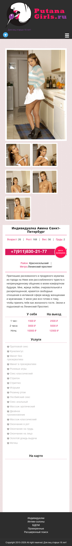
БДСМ (36, 525)
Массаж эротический (22, 407)
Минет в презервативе (23, 364)
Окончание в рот (19, 424)
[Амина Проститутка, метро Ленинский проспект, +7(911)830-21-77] (36, 95)
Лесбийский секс (20, 397)
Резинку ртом (18, 392)
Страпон (15, 378)
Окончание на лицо (21, 434)
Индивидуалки (36, 518)
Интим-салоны (36, 522)
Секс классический (21, 374)
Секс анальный (19, 402)
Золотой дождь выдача (23, 438)
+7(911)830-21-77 (29, 252)
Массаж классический (23, 420)
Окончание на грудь (21, 429)
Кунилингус (16, 351)
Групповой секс (19, 347)
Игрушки (15, 388)
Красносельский (39, 263)
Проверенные (36, 529)
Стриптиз (15, 383)
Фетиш (14, 443)
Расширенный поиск (36, 532)
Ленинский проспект (40, 267)
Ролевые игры (18, 369)
